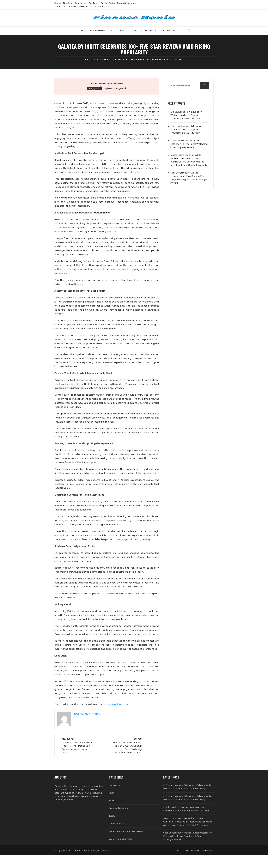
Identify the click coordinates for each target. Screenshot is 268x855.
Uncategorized (117, 823)
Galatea (113, 103)
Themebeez (207, 850)
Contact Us (80, 3)
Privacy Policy (108, 3)
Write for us (60, 6)
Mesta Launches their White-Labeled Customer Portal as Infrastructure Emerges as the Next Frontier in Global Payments (188, 160)
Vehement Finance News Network (107, 83)
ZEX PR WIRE (97, 103)
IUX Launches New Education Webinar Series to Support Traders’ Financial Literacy (186, 115)
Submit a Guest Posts (80, 6)
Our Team (94, 3)
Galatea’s (59, 297)
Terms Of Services (126, 3)
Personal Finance (172, 30)
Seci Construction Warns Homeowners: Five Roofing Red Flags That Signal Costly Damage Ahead (188, 177)
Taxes (121, 30)
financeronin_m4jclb (116, 88)
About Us (67, 3)
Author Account (102, 6)
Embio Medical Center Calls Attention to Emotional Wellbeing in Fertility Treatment (189, 144)
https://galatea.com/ (118, 704)
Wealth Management (101, 30)
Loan (80, 30)
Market (135, 30)
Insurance (150, 30)
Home (57, 3)
